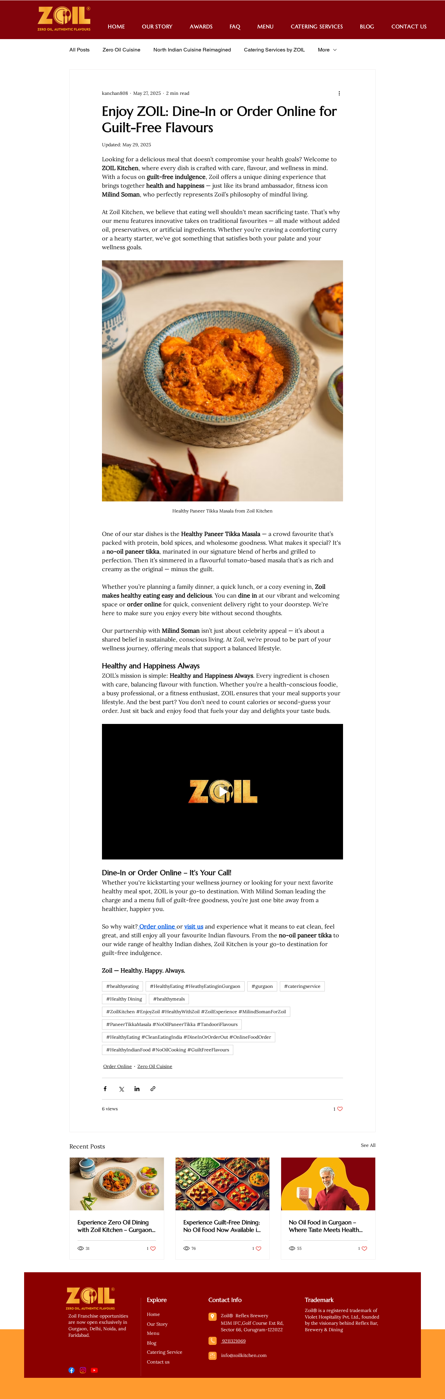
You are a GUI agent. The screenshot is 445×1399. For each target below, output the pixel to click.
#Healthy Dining (124, 999)
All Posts (79, 50)
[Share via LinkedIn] (137, 1089)
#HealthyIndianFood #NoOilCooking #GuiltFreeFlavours (167, 1050)
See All (368, 1145)
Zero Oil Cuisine (121, 50)
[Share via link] (153, 1089)
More (324, 50)
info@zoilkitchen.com (244, 1355)
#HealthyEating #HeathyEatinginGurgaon (195, 986)
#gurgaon (262, 986)
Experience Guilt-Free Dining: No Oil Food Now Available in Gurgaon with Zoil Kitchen (221, 1226)
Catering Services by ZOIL (274, 50)
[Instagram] (83, 1370)
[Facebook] (71, 1370)
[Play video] (222, 791)
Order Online (117, 1066)
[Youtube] (94, 1370)
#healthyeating (122, 986)
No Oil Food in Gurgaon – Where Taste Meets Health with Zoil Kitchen (324, 1226)
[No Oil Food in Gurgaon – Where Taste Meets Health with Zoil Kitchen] (328, 1184)
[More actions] (339, 93)
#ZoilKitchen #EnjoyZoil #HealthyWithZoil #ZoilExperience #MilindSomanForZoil (196, 1012)
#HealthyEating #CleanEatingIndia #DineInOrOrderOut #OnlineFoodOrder (188, 1037)
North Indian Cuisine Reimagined (192, 50)
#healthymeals (169, 999)
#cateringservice (302, 986)
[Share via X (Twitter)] (121, 1089)
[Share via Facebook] (105, 1089)
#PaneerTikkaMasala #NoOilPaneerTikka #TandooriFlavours (171, 1024)
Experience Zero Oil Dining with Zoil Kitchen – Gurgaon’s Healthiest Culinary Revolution (116, 1226)
